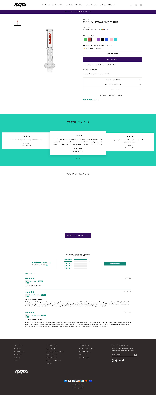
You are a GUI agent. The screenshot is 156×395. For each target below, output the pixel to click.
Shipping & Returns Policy (86, 349)
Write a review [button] (115, 264)
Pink (111, 39)
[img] (29, 279)
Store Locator (74, 5)
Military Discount (51, 358)
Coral (89, 39)
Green (85, 39)
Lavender (98, 39)
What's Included (113, 80)
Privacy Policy (83, 355)
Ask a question (112, 89)
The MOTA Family (19, 352)
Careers (16, 361)
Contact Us (17, 358)
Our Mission (17, 349)
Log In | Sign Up (51, 349)
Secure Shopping (84, 358)
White (94, 39)
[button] (112, 29)
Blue (107, 39)
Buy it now (112, 59)
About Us (57, 5)
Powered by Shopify (78, 388)
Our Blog (49, 364)
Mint (115, 39)
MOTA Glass (88, 19)
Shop (45, 5)
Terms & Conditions (85, 352)
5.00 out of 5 (45, 263)
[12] (20, 218)
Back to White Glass (79, 235)
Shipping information (112, 84)
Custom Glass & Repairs (53, 361)
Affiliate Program (51, 355)
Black (102, 39)
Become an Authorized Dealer (55, 352)
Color (88, 36)
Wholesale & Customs (99, 5)
